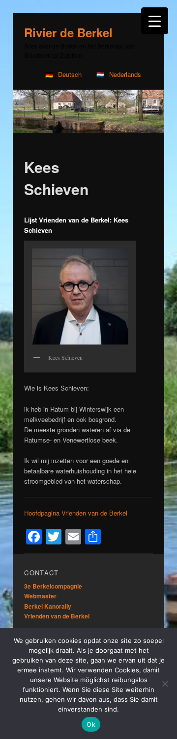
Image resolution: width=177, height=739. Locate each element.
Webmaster (40, 595)
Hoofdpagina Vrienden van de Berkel (75, 512)
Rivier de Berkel (68, 32)
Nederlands (125, 74)
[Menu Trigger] (154, 20)
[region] (88, 111)
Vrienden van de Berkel (56, 616)
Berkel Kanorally (47, 606)
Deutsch (70, 74)
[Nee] (165, 684)
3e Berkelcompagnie (53, 586)
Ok (91, 724)
